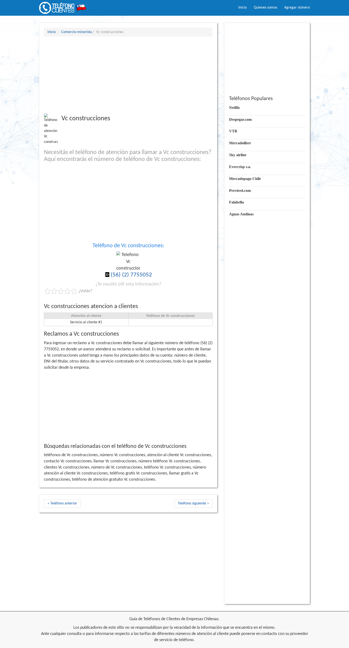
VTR (233, 131)
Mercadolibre (240, 143)
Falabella (236, 202)
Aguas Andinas (241, 214)
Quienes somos (265, 8)
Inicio (242, 8)
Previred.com (240, 191)
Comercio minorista (76, 32)
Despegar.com (240, 119)
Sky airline (237, 155)
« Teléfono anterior (62, 503)
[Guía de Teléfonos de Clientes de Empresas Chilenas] (63, 6)
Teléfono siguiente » (193, 503)
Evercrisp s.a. (240, 167)
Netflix (234, 108)
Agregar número (297, 8)
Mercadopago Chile (245, 179)
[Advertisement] (128, 75)
